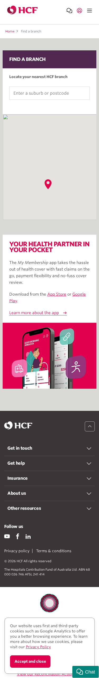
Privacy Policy (38, 647)
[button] (48, 184)
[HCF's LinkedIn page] (28, 536)
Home (10, 31)
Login (79, 10)
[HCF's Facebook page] (17, 536)
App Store (56, 294)
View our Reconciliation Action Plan (49, 674)
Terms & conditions (53, 551)
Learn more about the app (34, 312)
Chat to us (69, 10)
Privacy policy (17, 551)
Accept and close (30, 661)
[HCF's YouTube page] (7, 536)
